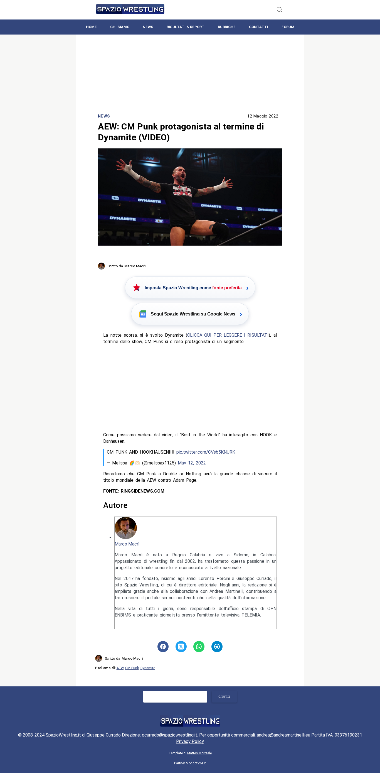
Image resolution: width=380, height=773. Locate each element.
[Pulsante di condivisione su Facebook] (163, 646)
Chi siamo (119, 27)
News (148, 27)
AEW (120, 668)
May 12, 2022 (192, 463)
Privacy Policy (190, 741)
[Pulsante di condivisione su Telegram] (217, 646)
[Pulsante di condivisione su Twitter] (181, 646)
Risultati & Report (185, 27)
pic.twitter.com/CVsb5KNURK (205, 452)
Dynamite (147, 668)
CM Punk (132, 668)
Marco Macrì (127, 544)
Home (91, 27)
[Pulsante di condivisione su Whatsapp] (198, 646)
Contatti (258, 27)
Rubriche (227, 27)
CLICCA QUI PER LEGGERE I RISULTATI (228, 335)
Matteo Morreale (199, 753)
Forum (288, 27)
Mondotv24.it (196, 763)
